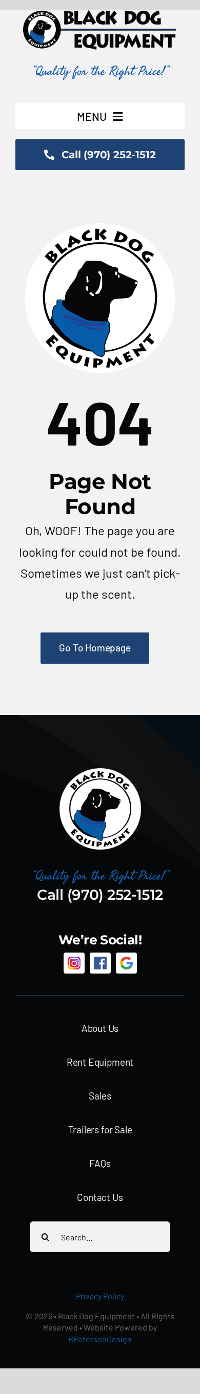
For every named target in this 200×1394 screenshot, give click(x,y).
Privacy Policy (100, 1296)
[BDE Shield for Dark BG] (100, 772)
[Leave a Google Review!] (126, 963)
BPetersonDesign (100, 1339)
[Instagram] (74, 963)
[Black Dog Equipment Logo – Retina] (100, 15)
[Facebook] (100, 963)
